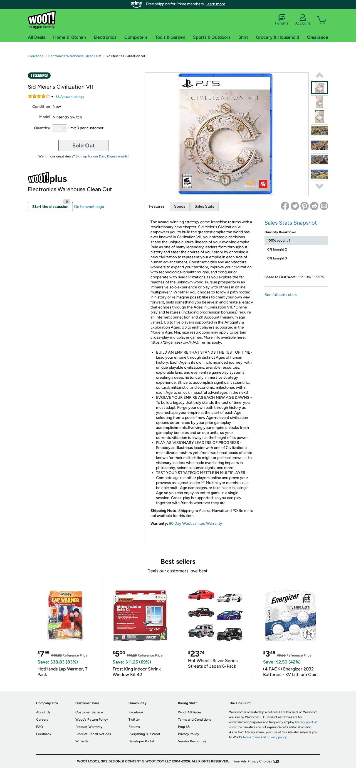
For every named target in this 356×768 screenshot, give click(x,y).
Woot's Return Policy (91, 719)
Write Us (82, 741)
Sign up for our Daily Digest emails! (102, 156)
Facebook (136, 712)
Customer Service (89, 712)
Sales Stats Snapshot (290, 222)
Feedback (43, 734)
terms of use (251, 737)
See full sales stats (280, 294)
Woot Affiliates (190, 712)
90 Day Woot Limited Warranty (195, 523)
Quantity (42, 128)
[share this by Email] (324, 206)
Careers (42, 719)
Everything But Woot (144, 734)
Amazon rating (70, 97)
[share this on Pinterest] (304, 206)
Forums (281, 23)
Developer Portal (141, 741)
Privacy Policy (188, 734)
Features (157, 206)
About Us (43, 712)
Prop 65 (184, 727)
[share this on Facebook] (285, 206)
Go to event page (89, 206)
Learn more (215, 4)
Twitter (134, 719)
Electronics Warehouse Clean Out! (74, 56)
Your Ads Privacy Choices (252, 761)
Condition (41, 106)
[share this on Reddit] (314, 206)
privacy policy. (277, 737)
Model (44, 117)
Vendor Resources (192, 741)
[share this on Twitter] (295, 206)
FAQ (39, 727)
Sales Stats (204, 206)
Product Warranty (88, 727)
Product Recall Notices (93, 734)
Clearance (35, 56)
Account (302, 23)
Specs (179, 206)
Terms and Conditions (194, 719)
